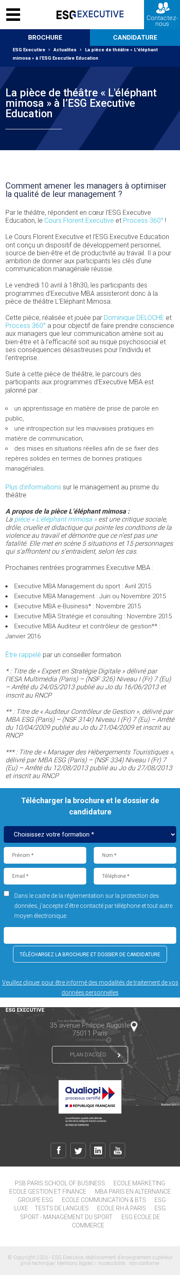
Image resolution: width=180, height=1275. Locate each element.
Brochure (45, 37)
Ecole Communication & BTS (104, 1200)
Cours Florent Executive (79, 220)
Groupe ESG (35, 1200)
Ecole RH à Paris (121, 1208)
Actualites (65, 50)
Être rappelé (23, 655)
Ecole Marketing (139, 1183)
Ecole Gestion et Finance (47, 1191)
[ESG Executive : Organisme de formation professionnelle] (90, 14)
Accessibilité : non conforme (128, 1263)
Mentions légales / (77, 1263)
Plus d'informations (33, 487)
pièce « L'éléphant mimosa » (55, 519)
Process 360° (143, 220)
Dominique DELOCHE (134, 318)
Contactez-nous (162, 21)
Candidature (135, 37)
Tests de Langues (62, 1208)
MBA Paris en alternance (133, 1191)
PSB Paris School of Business (60, 1183)
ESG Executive (29, 50)
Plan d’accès (88, 1054)
